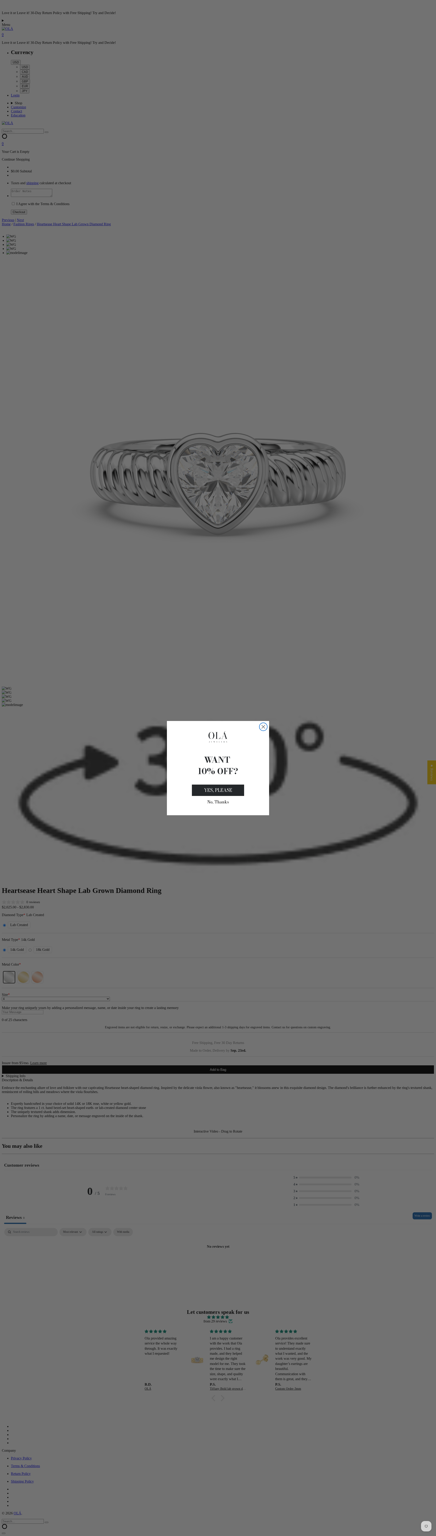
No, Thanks (218, 802)
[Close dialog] (263, 727)
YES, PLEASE (218, 790)
